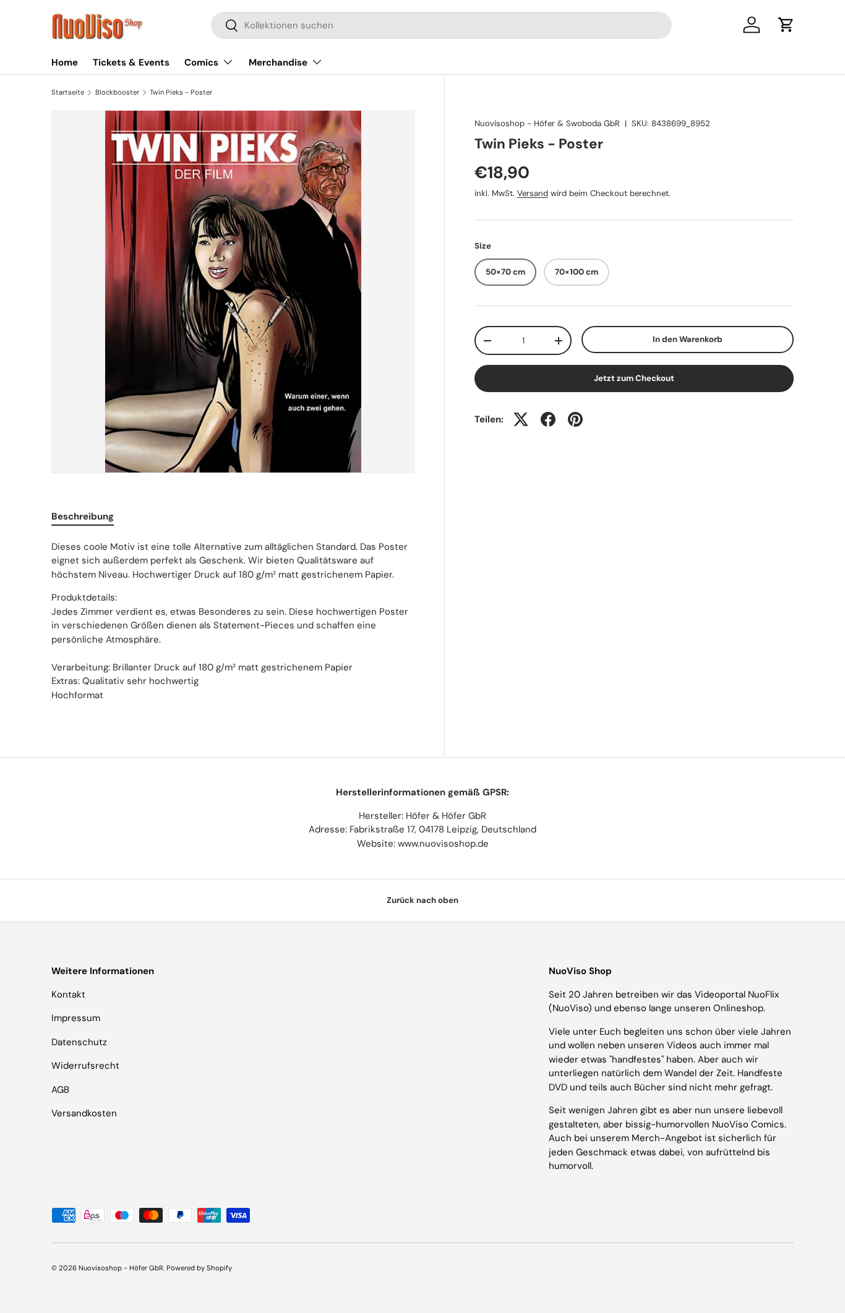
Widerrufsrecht (85, 1065)
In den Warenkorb (688, 339)
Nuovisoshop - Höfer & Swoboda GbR (547, 123)
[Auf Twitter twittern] (520, 419)
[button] (786, 24)
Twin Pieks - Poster (181, 92)
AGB (60, 1090)
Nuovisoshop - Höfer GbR (121, 1268)
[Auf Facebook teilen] (548, 419)
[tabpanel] (232, 621)
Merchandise (278, 62)
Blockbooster (117, 92)
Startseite (67, 92)
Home (64, 62)
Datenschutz (79, 1042)
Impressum (75, 1018)
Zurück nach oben (422, 900)
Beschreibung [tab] (82, 516)
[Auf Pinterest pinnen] (575, 419)
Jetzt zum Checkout (634, 378)
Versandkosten (84, 1113)
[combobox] (441, 25)
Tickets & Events (131, 62)
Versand (532, 193)
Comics (201, 62)
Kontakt (68, 994)
